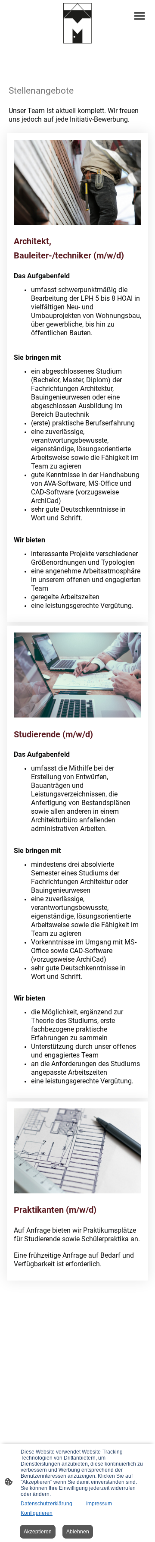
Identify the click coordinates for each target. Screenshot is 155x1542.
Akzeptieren (38, 1532)
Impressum (99, 1504)
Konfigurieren (37, 1513)
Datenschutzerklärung (46, 1504)
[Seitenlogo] (77, 23)
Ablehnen (77, 1532)
